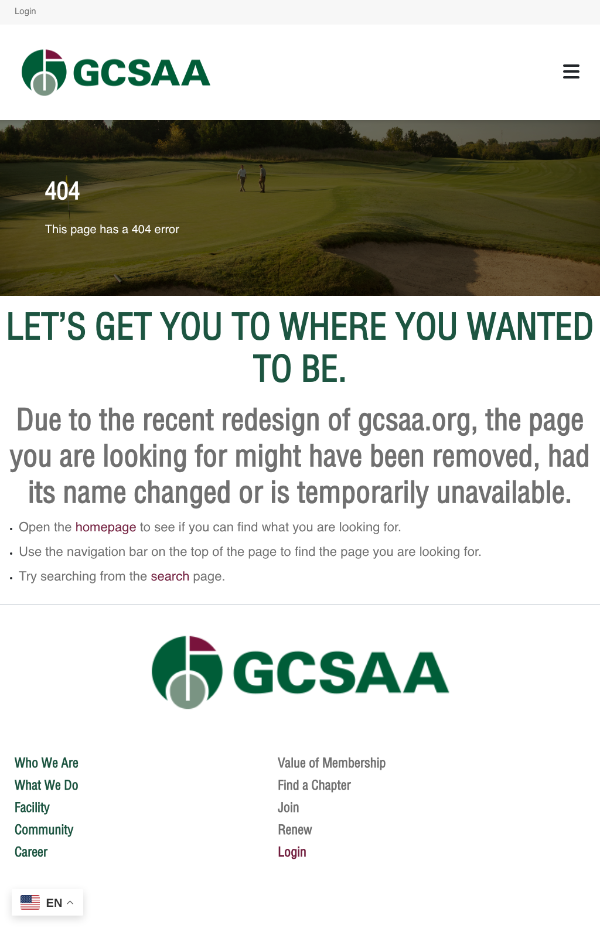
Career (31, 852)
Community (44, 829)
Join (288, 807)
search (170, 577)
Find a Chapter (314, 785)
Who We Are (47, 763)
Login (25, 12)
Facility (32, 807)
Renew (295, 829)
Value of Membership (332, 763)
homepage (106, 528)
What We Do (47, 785)
